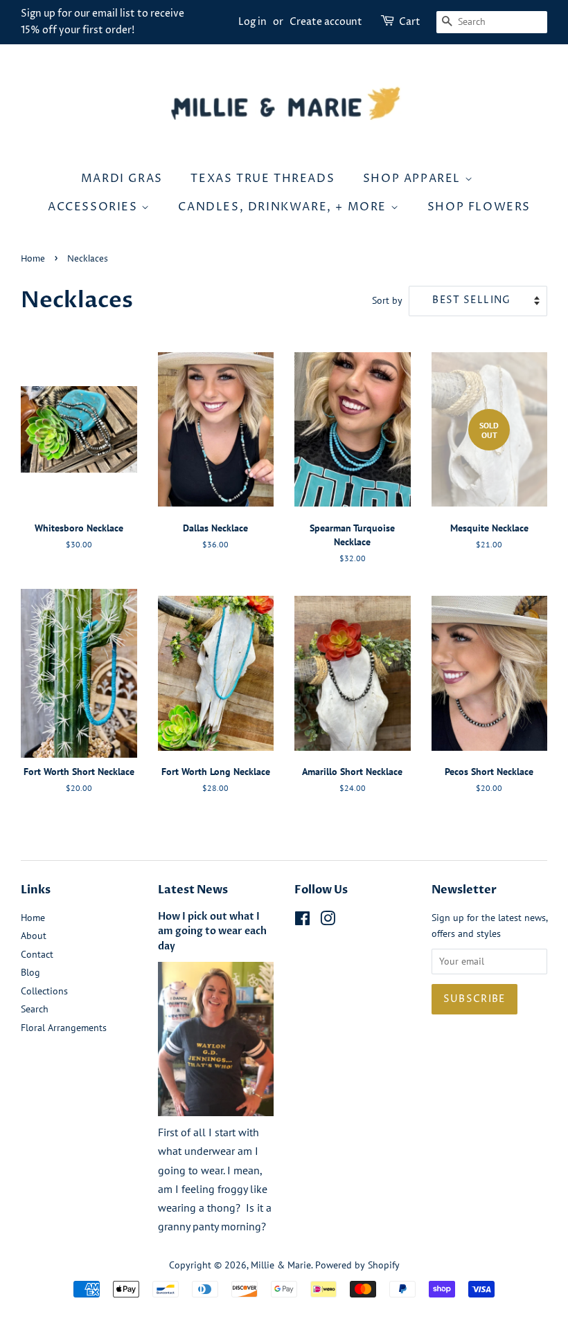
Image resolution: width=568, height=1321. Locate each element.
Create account (326, 21)
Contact (37, 954)
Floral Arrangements (64, 1027)
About (33, 935)
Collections (44, 991)
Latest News (193, 890)
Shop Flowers (479, 207)
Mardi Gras (122, 178)
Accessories (94, 207)
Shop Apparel (414, 178)
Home (33, 259)
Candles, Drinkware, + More (284, 207)
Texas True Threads (262, 178)
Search (34, 1009)
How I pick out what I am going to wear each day (212, 932)
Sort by (387, 300)
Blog (30, 972)
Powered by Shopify (357, 1265)
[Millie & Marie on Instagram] (327, 921)
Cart (409, 21)
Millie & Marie (281, 1265)
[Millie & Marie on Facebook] (302, 921)
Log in (252, 21)
